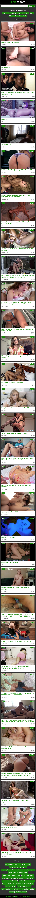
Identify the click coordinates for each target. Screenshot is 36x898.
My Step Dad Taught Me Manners (23, 883)
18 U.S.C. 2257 (25, 896)
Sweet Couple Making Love (11, 875)
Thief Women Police (17, 878)
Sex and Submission (28, 870)
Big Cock (5, 13)
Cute (31, 13)
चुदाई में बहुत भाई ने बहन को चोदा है (18, 892)
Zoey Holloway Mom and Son (11, 870)
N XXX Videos (6, 883)
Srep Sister (5, 878)
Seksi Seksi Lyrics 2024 (27, 889)
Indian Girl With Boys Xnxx (18, 867)
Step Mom (17, 16)
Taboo (27, 13)
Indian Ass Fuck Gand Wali (10, 889)
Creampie (13, 13)
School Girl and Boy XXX (10, 881)
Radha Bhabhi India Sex (26, 881)
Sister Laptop (26, 864)
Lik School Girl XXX (27, 875)
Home (8, 896)
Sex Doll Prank (29, 878)
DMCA (17, 896)
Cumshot (20, 13)
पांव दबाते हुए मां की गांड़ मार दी (13, 864)
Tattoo (25, 16)
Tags (12, 896)
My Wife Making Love (24, 886)
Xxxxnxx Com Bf (10, 886)
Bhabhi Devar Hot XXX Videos (18, 872)
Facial (11, 16)
